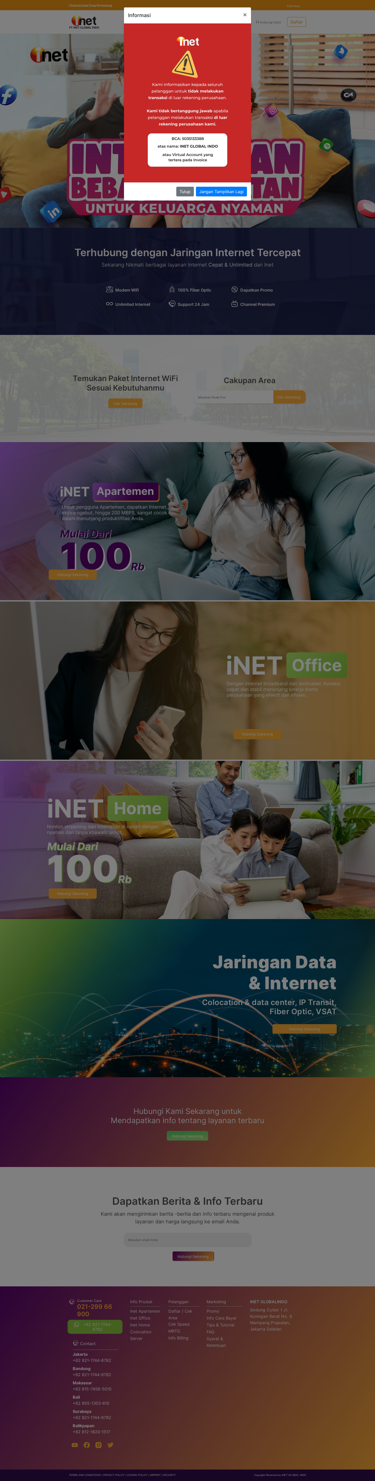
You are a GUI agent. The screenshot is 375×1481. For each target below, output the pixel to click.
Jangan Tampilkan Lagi (221, 191)
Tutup (185, 191)
